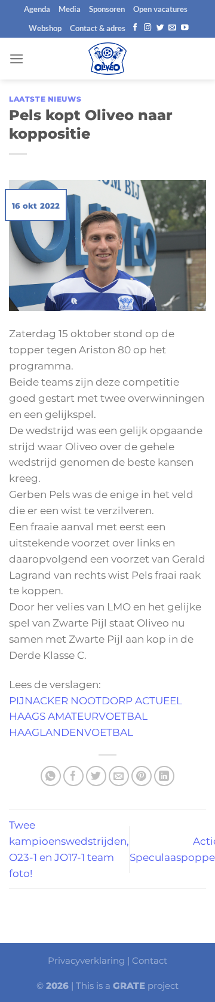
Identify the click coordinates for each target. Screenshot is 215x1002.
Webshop (45, 28)
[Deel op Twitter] (96, 776)
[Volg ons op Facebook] (135, 28)
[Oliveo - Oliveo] (107, 59)
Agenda (37, 9)
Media (70, 9)
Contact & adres (97, 28)
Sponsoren (107, 9)
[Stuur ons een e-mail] (172, 28)
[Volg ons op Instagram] (148, 28)
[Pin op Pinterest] (141, 776)
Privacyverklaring (86, 960)
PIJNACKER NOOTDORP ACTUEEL (95, 701)
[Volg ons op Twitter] (160, 28)
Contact (149, 960)
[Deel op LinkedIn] (164, 776)
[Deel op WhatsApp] (51, 776)
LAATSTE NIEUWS (45, 99)
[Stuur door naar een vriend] (119, 776)
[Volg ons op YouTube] (185, 28)
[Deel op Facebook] (73, 776)
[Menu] (16, 59)
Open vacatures (160, 9)
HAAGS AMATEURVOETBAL (78, 716)
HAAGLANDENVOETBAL (71, 732)
